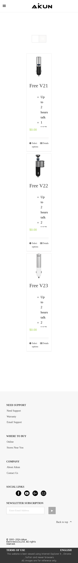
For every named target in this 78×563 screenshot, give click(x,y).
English (66, 550)
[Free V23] (39, 265)
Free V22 (38, 185)
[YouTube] (27, 493)
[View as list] (42, 38)
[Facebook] (18, 493)
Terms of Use (15, 550)
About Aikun (13, 467)
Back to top (62, 522)
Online (10, 441)
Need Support (14, 410)
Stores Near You (15, 447)
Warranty (11, 416)
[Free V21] (39, 66)
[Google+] (35, 493)
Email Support (14, 422)
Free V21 (38, 85)
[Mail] (43, 493)
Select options (35, 145)
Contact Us (12, 473)
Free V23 (38, 285)
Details (46, 143)
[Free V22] (39, 166)
